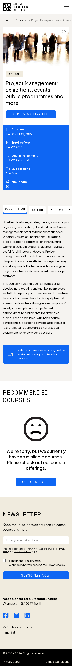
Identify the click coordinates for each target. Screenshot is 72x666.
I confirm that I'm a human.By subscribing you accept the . (37, 563)
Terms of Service (22, 551)
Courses (21, 20)
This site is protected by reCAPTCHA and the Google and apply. (34, 550)
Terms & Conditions (56, 661)
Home (6, 20)
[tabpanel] (36, 292)
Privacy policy (56, 565)
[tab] (15, 209)
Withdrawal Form (17, 627)
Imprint (9, 632)
